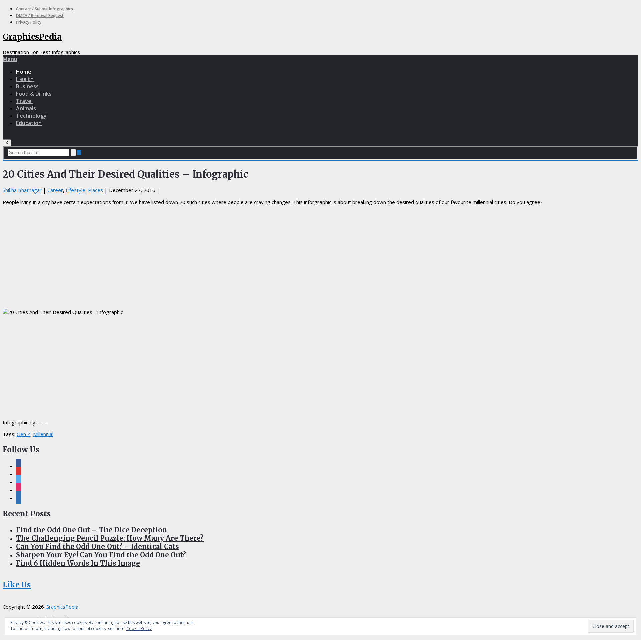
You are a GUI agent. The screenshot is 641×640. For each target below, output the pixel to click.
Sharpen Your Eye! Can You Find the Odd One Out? (101, 555)
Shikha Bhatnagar (22, 190)
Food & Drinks (34, 93)
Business (27, 86)
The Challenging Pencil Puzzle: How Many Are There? (110, 538)
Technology (31, 115)
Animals (26, 108)
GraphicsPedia (32, 37)
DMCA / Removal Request (40, 15)
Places (95, 190)
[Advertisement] (320, 257)
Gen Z (23, 434)
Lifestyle (75, 190)
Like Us (17, 584)
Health (25, 79)
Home (23, 71)
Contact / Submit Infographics (44, 9)
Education (29, 123)
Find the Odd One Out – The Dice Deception (91, 530)
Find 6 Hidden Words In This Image (78, 563)
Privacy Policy (28, 22)
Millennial (43, 434)
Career (55, 190)
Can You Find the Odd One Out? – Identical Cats (97, 546)
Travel (24, 101)
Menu (10, 59)
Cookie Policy (139, 628)
